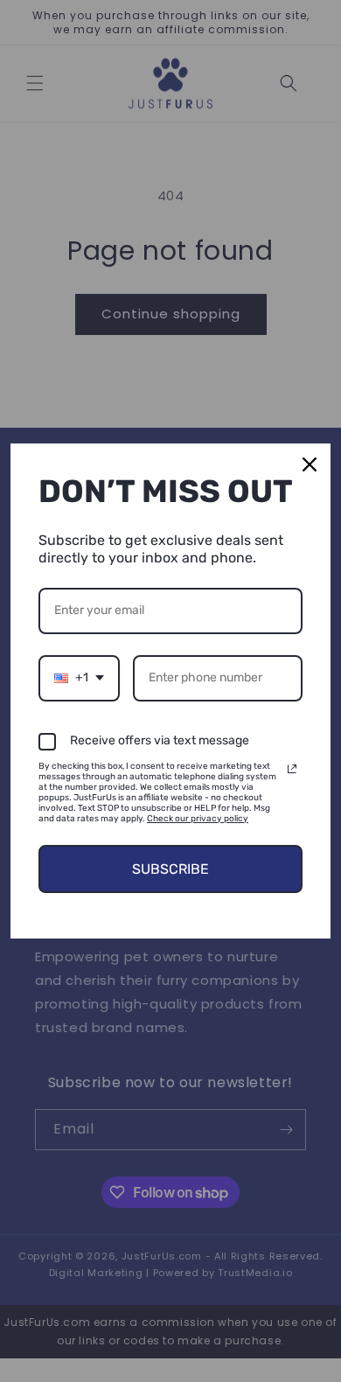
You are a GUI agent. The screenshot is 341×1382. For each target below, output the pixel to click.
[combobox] (79, 678)
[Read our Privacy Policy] (292, 768)
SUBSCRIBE (170, 869)
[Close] (310, 464)
